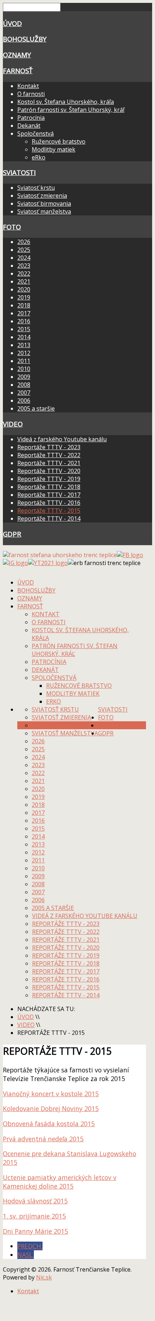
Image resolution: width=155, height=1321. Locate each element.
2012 (23, 353)
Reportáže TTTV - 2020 (48, 471)
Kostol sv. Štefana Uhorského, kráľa (65, 102)
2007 (23, 393)
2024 (23, 258)
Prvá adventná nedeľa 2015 (43, 1138)
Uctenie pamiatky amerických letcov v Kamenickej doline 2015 (59, 1181)
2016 (23, 321)
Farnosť (17, 70)
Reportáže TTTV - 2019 (48, 479)
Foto (12, 226)
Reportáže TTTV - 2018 (48, 487)
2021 (23, 281)
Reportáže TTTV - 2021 (48, 463)
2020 (23, 289)
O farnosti (31, 94)
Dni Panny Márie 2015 (35, 1231)
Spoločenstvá (35, 133)
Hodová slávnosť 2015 (35, 1201)
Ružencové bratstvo (58, 141)
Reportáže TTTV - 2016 (48, 503)
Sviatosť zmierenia (42, 196)
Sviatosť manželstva (44, 211)
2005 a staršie (36, 408)
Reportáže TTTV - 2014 (48, 518)
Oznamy (17, 54)
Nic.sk (44, 1277)
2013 (23, 345)
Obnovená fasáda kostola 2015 (49, 1123)
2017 (23, 313)
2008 (23, 385)
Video (13, 423)
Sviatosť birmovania (44, 203)
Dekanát (28, 126)
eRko (38, 157)
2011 (23, 361)
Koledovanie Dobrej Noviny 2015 (51, 1108)
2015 (23, 329)
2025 (23, 250)
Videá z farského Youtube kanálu (62, 439)
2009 (23, 377)
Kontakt (28, 86)
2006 (23, 400)
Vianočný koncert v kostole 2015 (51, 1093)
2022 (23, 273)
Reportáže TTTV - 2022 (48, 455)
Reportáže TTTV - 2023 (48, 447)
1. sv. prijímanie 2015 (34, 1216)
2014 (23, 337)
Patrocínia (31, 118)
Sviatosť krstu (36, 188)
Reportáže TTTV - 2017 (48, 495)
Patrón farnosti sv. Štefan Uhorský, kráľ (70, 110)
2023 (23, 266)
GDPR (12, 533)
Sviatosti (19, 172)
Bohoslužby (24, 38)
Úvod (12, 23)
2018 (23, 305)
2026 (23, 242)
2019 (23, 297)
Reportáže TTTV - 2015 (48, 511)
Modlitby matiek (53, 149)
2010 (23, 369)
